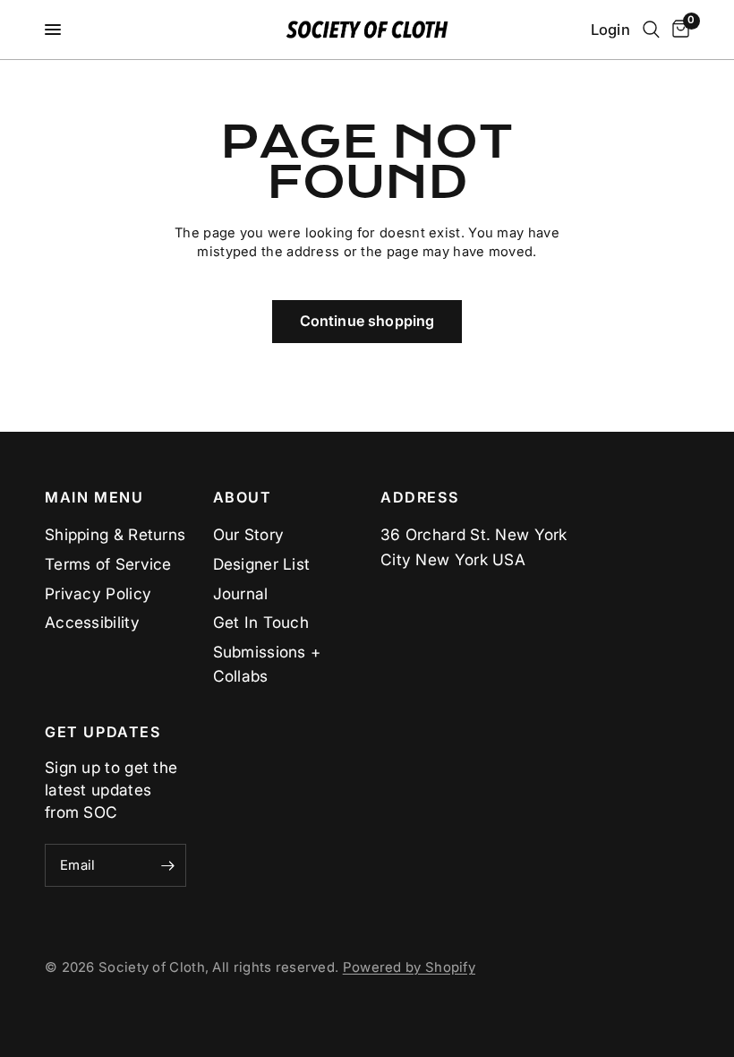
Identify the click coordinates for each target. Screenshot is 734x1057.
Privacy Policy (98, 593)
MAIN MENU (94, 497)
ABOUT (242, 497)
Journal (241, 593)
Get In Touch (261, 622)
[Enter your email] (168, 865)
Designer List (262, 563)
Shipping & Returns (115, 534)
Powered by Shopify (409, 967)
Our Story (249, 534)
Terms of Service (108, 563)
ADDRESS (419, 497)
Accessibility (92, 622)
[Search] (651, 29)
